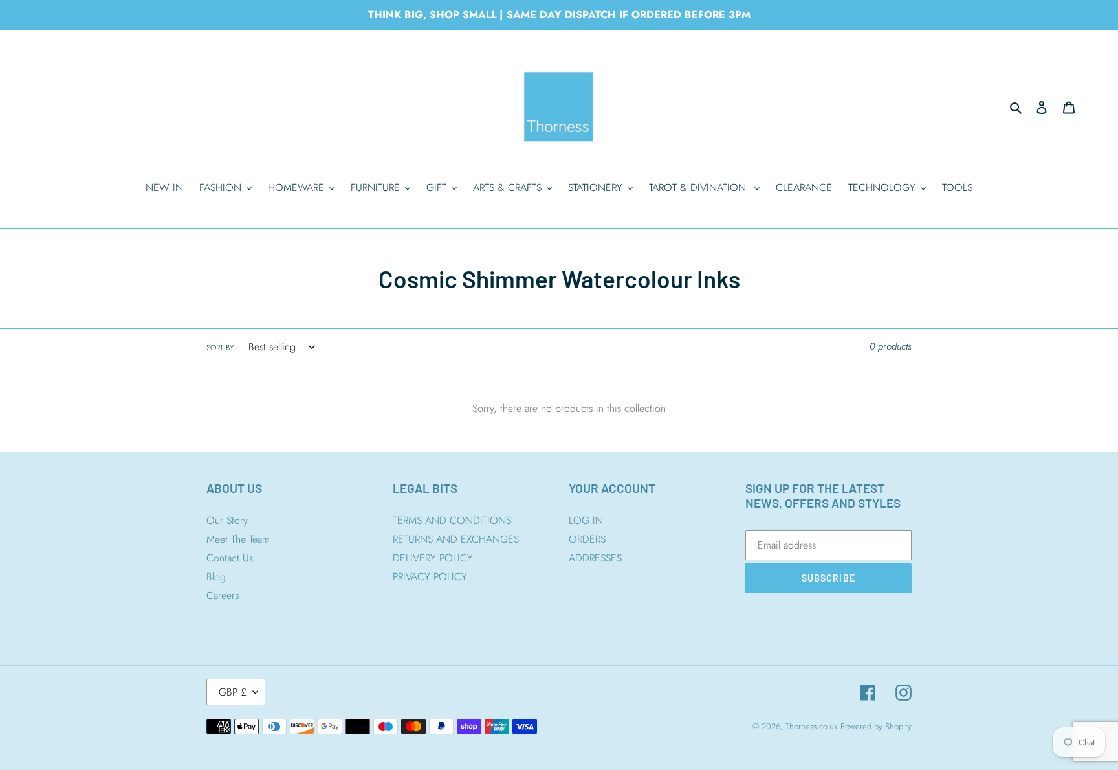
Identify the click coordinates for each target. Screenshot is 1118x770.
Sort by (220, 348)
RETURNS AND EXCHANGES (456, 539)
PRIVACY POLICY (430, 576)
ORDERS (587, 539)
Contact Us (229, 557)
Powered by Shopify (876, 726)
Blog (216, 576)
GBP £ (233, 692)
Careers (222, 595)
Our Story (227, 520)
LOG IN (586, 520)
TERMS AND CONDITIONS (452, 520)
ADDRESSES (595, 557)
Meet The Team (238, 539)
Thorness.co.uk (811, 726)
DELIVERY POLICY (433, 557)
